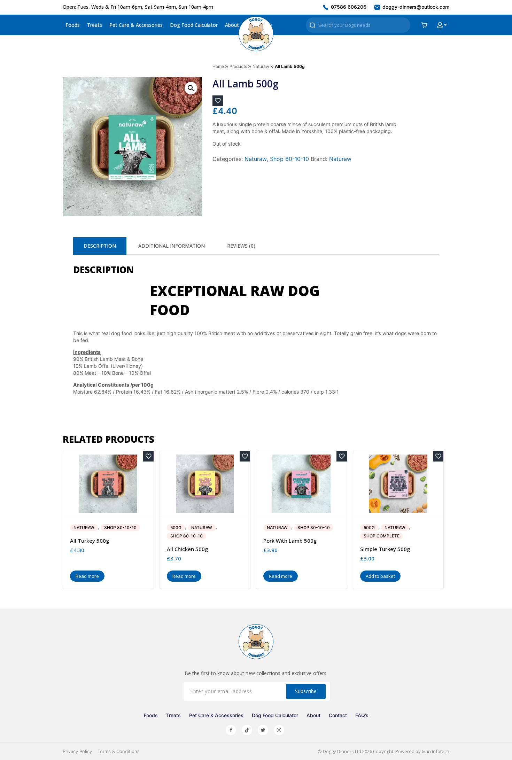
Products (238, 66)
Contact (338, 715)
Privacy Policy (77, 751)
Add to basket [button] (380, 576)
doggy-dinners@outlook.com (415, 7)
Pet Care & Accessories (136, 25)
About (232, 25)
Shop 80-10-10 (289, 158)
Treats (94, 25)
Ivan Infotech (435, 751)
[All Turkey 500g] (108, 483)
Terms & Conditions (119, 751)
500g (175, 527)
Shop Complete (381, 535)
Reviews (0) (241, 245)
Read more (87, 576)
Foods (72, 25)
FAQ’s (362, 715)
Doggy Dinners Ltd (342, 751)
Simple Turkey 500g (385, 549)
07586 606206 (347, 7)
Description (100, 245)
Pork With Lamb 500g (290, 540)
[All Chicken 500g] (205, 483)
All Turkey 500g (89, 540)
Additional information (171, 245)
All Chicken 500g (187, 549)
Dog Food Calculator (194, 25)
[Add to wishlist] (217, 100)
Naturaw (261, 66)
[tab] (99, 246)
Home (218, 66)
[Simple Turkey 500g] (398, 483)
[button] (191, 88)
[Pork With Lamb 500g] (301, 483)
